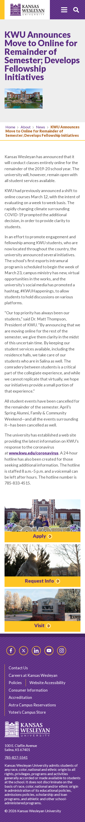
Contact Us (18, 667)
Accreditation (20, 697)
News (40, 127)
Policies (15, 682)
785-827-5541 (16, 757)
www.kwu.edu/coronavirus (33, 453)
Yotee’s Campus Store (27, 712)
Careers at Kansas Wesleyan (33, 675)
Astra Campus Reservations (32, 705)
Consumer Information (28, 690)
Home (10, 127)
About (26, 127)
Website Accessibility (47, 682)
